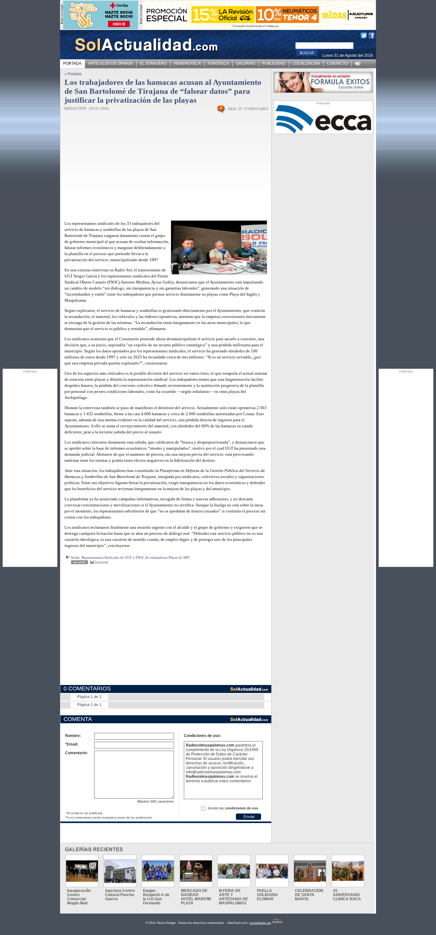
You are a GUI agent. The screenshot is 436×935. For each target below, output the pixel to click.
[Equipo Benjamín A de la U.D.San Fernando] (158, 871)
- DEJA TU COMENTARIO (247, 108)
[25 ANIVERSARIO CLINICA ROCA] (348, 871)
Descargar (101, 561)
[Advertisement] (30, 468)
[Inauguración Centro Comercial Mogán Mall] (82, 871)
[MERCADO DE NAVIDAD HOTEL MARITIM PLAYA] (196, 871)
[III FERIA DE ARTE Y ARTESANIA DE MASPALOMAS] (234, 871)
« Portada (72, 74)
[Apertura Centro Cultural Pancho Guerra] (120, 871)
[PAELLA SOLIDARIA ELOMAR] (272, 871)
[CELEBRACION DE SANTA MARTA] (310, 871)
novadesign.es (260, 922)
